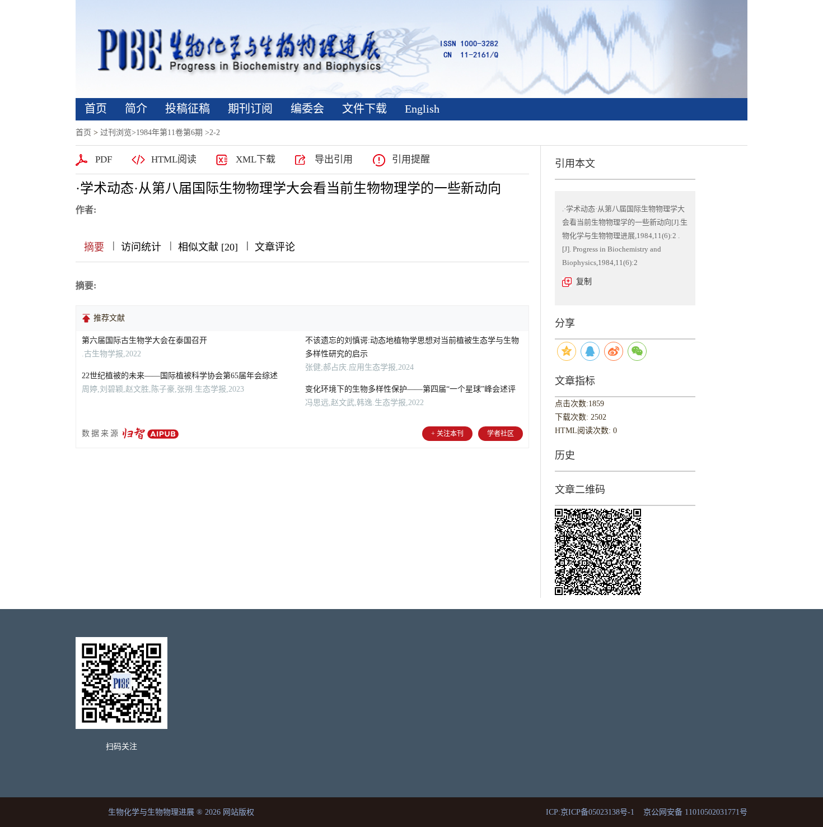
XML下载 (255, 159)
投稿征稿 (187, 109)
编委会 (307, 109)
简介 (136, 109)
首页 (96, 109)
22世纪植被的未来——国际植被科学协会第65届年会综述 (180, 375)
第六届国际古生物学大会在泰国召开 (144, 340)
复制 (584, 281)
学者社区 (500, 434)
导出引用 (334, 159)
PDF (103, 159)
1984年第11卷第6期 (169, 132)
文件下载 (364, 109)
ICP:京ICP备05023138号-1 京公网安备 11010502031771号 (646, 812)
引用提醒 (411, 159)
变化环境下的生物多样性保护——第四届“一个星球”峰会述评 (410, 389)
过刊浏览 (116, 132)
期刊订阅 (250, 109)
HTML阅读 (174, 159)
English (422, 109)
